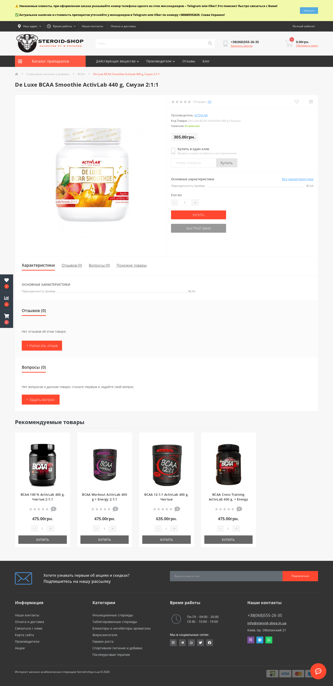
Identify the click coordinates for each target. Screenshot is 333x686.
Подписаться (300, 576)
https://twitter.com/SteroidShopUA (200, 642)
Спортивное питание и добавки (48, 74)
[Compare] (311, 101)
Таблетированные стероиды (114, 622)
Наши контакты (92, 26)
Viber (250, 640)
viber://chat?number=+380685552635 (173, 642)
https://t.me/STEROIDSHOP (182, 642)
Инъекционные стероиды (112, 615)
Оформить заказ (307, 45)
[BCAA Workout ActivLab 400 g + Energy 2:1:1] (104, 464)
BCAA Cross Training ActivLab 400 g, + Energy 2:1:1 (228, 499)
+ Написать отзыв (42, 345)
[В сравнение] (63, 446)
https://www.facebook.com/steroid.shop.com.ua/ (209, 642)
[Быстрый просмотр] (63, 453)
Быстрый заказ (198, 228)
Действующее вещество (115, 61)
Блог (206, 61)
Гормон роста (102, 641)
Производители (159, 61)
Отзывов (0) (72, 265)
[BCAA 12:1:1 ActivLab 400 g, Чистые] (166, 464)
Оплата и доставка (123, 26)
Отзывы (188, 61)
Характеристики (38, 265)
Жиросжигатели (104, 635)
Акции (20, 648)
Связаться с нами (28, 628)
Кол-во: (176, 195)
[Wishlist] (297, 101)
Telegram (259, 640)
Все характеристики (298, 179)
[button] (6, 319)
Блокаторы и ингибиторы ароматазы (121, 628)
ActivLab (201, 115)
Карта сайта (24, 635)
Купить (227, 162)
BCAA (81, 74)
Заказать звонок (242, 46)
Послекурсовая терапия (111, 654)
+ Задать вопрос (40, 399)
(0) (209, 102)
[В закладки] (63, 438)
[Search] (210, 43)
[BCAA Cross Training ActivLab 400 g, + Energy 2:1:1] (228, 464)
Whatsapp (268, 640)
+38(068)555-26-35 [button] (265, 615)
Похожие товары (132, 265)
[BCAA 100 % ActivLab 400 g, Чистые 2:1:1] (42, 464)
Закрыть (309, 10)
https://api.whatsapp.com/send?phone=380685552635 (191, 642)
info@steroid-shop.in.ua (267, 623)
